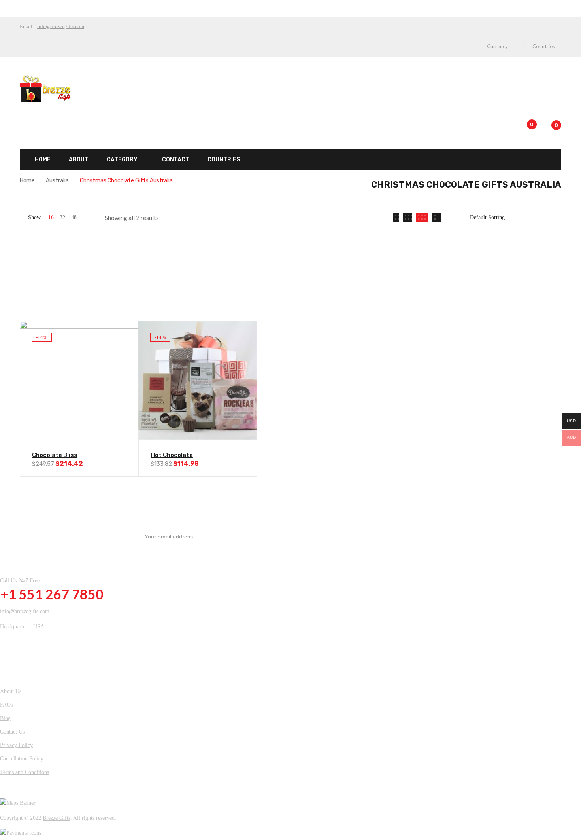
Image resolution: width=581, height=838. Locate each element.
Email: (27, 26)
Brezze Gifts (56, 818)
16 (51, 217)
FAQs (6, 705)
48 (74, 217)
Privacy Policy (16, 745)
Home (27, 180)
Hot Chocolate (172, 455)
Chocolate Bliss (54, 455)
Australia (57, 180)
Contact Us (12, 732)
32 (62, 217)
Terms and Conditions (24, 772)
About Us (10, 691)
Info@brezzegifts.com (60, 26)
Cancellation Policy (21, 759)
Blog (5, 718)
